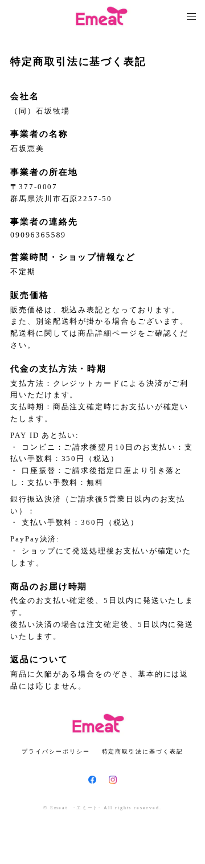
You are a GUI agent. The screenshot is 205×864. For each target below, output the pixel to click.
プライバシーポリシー (55, 751)
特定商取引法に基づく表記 (142, 751)
